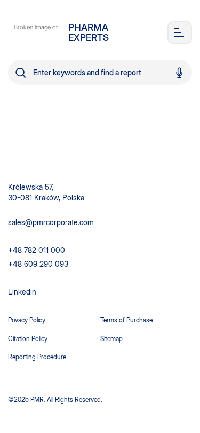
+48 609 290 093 (38, 263)
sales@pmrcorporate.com (51, 222)
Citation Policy (27, 339)
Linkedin (22, 291)
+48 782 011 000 (36, 249)
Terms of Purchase (126, 320)
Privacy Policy (26, 320)
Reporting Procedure (37, 357)
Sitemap (111, 339)
